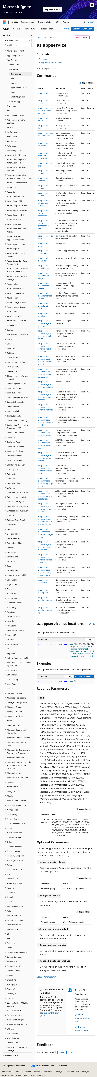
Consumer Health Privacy (76, 1071)
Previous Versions (23, 1071)
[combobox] (17, 40)
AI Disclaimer (7, 1071)
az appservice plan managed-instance (44, 323)
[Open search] (84, 22)
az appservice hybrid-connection (44, 213)
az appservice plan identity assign (44, 275)
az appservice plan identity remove (44, 286)
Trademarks (21, 1075)
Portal (66, 29)
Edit (93, 624)
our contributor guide (49, 1014)
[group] (66, 650)
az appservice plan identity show (44, 306)
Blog (36, 1071)
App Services (49, 37)
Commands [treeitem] (14, 64)
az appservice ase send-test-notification (45, 156)
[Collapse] (31, 35)
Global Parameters (46, 976)
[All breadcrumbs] (39, 38)
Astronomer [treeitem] (12, 137)
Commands (43, 59)
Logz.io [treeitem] (10, 688)
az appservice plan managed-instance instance (45, 384)
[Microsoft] (4, 22)
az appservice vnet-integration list (45, 610)
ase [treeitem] (12, 78)
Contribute (47, 1071)
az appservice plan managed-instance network (45, 432)
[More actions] (93, 38)
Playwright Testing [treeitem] (15, 860)
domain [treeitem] (14, 83)
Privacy (58, 1071)
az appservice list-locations (50, 62)
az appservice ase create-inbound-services (45, 110)
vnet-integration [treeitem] (18, 97)
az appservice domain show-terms (44, 203)
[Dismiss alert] (92, 5)
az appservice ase (45, 93)
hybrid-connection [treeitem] (19, 87)
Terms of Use (7, 1075)
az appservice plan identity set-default (45, 296)
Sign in (91, 22)
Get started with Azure (83, 29)
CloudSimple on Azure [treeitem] (16, 383)
